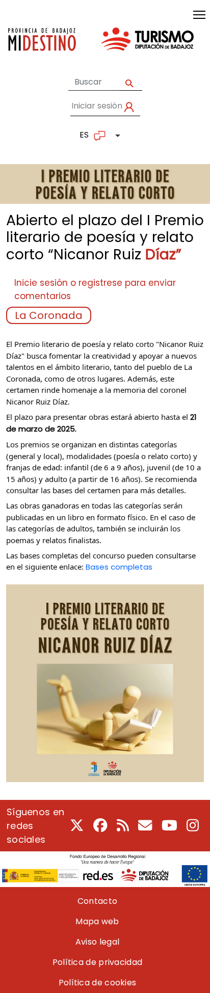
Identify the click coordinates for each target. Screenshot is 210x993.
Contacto (97, 901)
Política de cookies (98, 982)
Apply (130, 82)
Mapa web (97, 921)
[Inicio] (101, 46)
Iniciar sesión (96, 106)
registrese (100, 283)
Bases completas (119, 566)
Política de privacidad (97, 962)
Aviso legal (97, 942)
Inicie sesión (41, 283)
